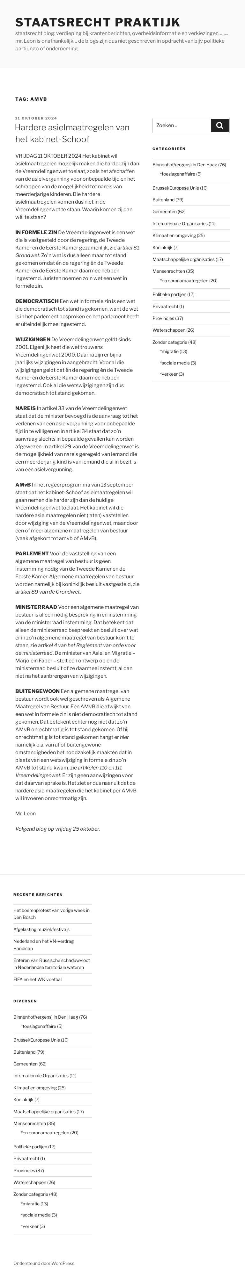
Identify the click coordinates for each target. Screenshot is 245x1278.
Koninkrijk (162, 247)
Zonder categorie (169, 342)
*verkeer (169, 374)
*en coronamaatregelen (184, 280)
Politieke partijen (169, 294)
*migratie (169, 351)
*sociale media (175, 362)
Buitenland (163, 199)
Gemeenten (164, 211)
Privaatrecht (165, 306)
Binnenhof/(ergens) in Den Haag (184, 164)
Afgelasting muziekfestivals (41, 929)
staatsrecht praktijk (98, 22)
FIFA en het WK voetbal (37, 979)
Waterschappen (168, 330)
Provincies (163, 318)
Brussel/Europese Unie (175, 188)
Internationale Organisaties (180, 223)
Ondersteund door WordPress (43, 1263)
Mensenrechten (168, 271)
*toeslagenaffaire (177, 174)
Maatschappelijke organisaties (183, 259)
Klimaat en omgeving (174, 235)
